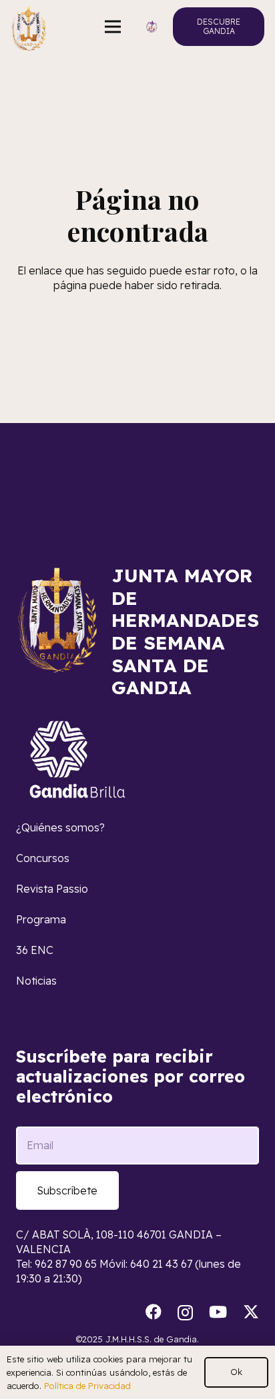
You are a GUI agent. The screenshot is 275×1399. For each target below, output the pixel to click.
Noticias (36, 980)
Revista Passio (52, 888)
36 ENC (34, 950)
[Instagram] (185, 1312)
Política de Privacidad (87, 1385)
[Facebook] (154, 1312)
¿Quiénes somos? (60, 827)
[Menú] (113, 26)
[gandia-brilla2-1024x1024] (78, 759)
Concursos (42, 858)
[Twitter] (251, 1312)
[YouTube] (218, 1312)
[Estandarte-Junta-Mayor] (29, 27)
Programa (41, 919)
